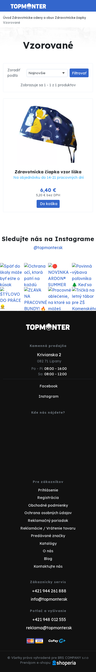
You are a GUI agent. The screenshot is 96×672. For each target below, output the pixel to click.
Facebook (49, 386)
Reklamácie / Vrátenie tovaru (48, 528)
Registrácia (48, 497)
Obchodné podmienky (48, 505)
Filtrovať (79, 73)
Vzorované (11, 22)
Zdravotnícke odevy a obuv (33, 18)
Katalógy (48, 543)
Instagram (48, 396)
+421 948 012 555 (49, 619)
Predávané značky (48, 535)
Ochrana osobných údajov (48, 513)
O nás (48, 551)
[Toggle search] (80, 6)
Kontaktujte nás (48, 566)
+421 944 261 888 (49, 590)
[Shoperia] (64, 662)
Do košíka (48, 203)
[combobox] (47, 73)
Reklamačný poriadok (48, 520)
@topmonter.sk (48, 247)
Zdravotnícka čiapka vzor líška (48, 171)
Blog (48, 558)
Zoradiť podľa (13, 73)
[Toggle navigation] (6, 8)
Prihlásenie (48, 490)
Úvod (7, 18)
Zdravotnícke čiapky (70, 18)
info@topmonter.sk (49, 599)
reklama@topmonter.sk (49, 627)
